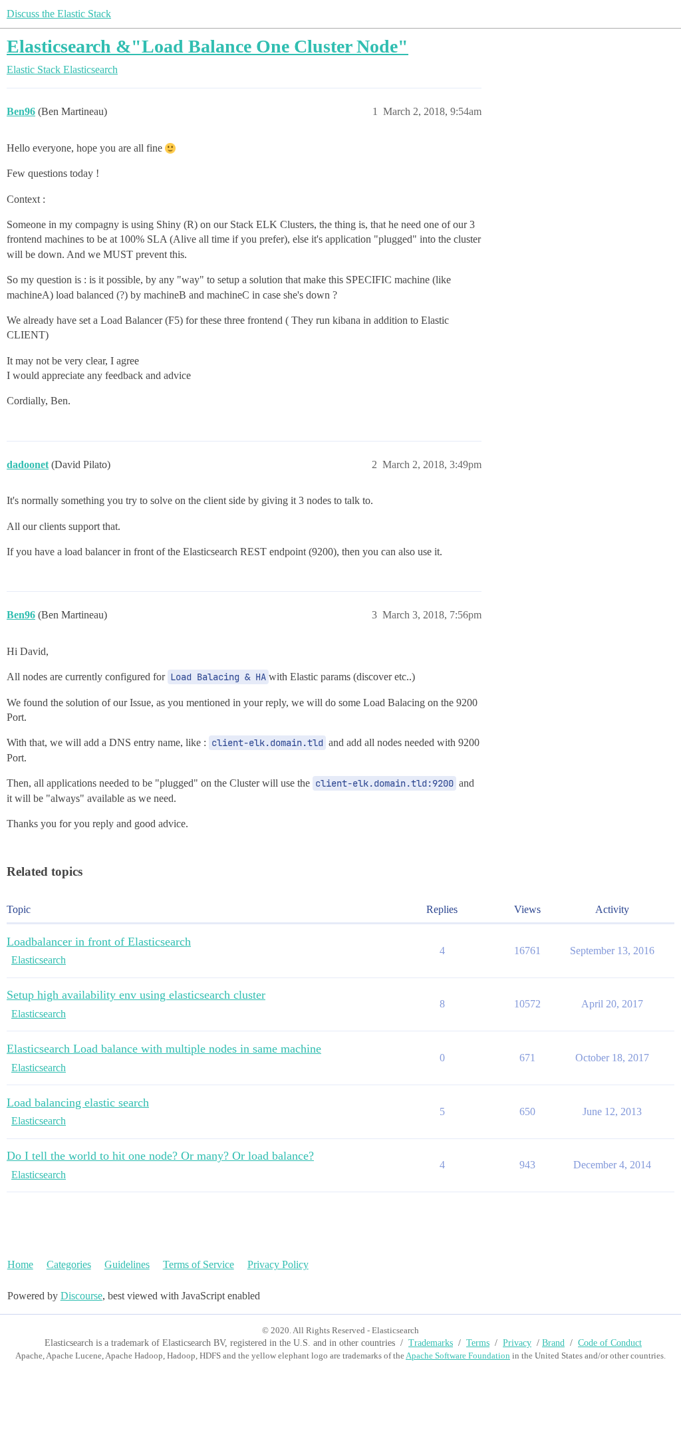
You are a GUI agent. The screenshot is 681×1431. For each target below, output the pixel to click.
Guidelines (127, 1264)
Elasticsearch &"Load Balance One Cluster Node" (207, 46)
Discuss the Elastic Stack (59, 13)
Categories (69, 1264)
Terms (477, 1343)
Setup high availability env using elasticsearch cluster (136, 994)
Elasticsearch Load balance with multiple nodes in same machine (164, 1048)
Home (20, 1264)
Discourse (81, 1295)
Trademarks (430, 1343)
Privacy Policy (278, 1264)
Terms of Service (198, 1264)
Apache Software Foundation (458, 1356)
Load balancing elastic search (78, 1102)
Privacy (517, 1343)
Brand (553, 1343)
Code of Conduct (610, 1343)
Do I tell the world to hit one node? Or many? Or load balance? (160, 1155)
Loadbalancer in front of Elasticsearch (99, 941)
